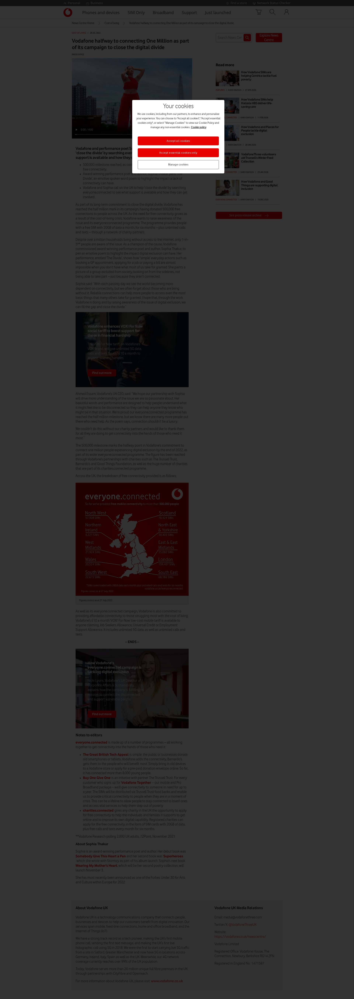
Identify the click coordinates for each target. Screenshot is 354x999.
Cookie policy (198, 127)
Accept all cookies (178, 141)
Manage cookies (178, 164)
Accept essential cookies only (178, 152)
